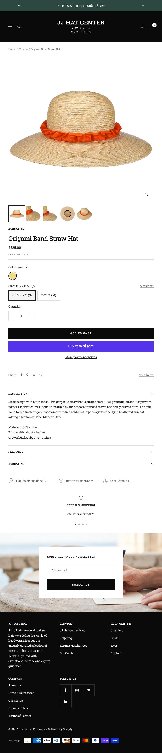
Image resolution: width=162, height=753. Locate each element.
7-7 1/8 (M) (48, 295)
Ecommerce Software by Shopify (52, 729)
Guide (115, 638)
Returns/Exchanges (79, 481)
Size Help (117, 630)
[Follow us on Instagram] (77, 690)
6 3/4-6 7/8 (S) (22, 295)
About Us (14, 685)
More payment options (81, 357)
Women (23, 49)
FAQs (114, 646)
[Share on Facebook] (21, 374)
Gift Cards (66, 653)
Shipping (66, 638)
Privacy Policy (18, 708)
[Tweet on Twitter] (34, 374)
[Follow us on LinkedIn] (65, 702)
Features (15, 451)
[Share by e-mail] (40, 374)
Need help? (146, 375)
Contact (116, 653)
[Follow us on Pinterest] (88, 690)
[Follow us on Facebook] (65, 690)
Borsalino (16, 228)
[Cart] (151, 26)
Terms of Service (19, 716)
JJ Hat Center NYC (72, 630)
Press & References (21, 693)
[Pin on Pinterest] (27, 374)
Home (12, 49)
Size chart (147, 286)
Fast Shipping (119, 481)
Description (18, 393)
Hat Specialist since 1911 (32, 481)
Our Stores (15, 700)
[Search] (19, 26)
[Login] (142, 26)
